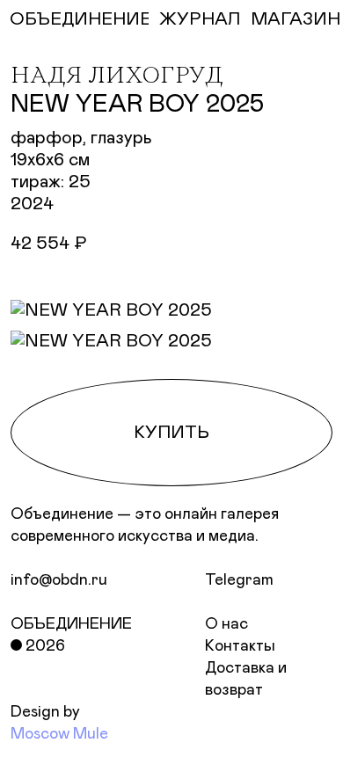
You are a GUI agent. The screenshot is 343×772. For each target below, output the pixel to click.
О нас (226, 624)
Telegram (239, 580)
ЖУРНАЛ (199, 19)
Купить (171, 432)
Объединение (71, 624)
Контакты (240, 646)
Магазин (295, 19)
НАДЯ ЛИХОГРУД (117, 76)
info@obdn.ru (59, 580)
